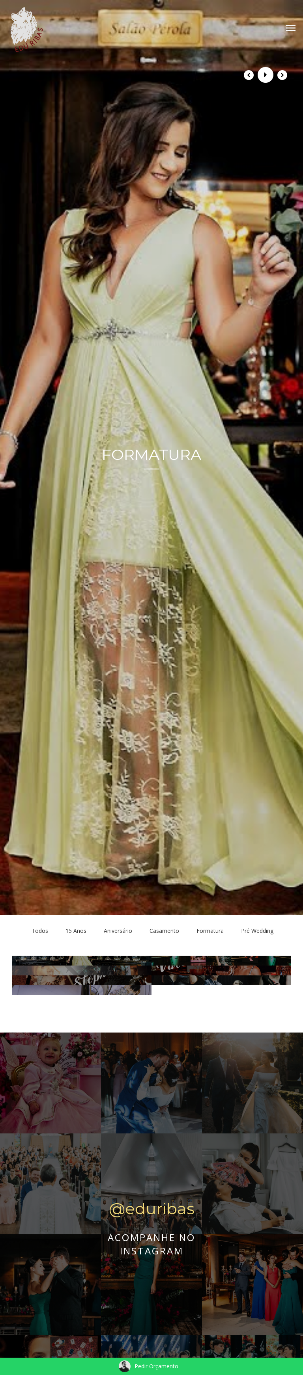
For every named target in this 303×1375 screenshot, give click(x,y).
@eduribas (152, 1208)
